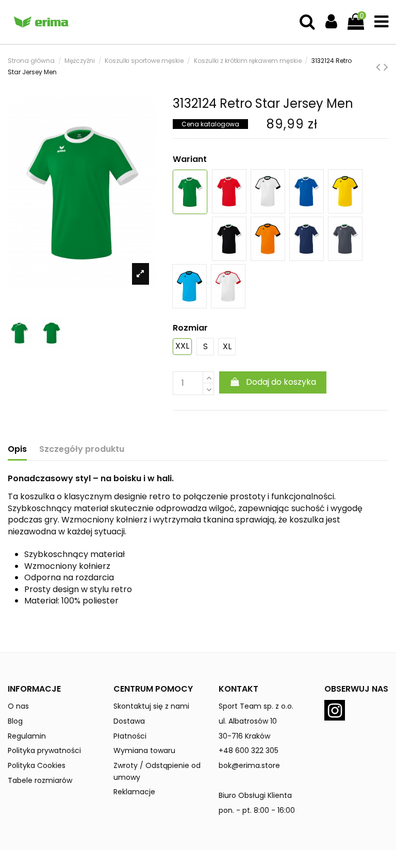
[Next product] (386, 66)
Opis (17, 449)
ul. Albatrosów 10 (248, 721)
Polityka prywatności (44, 750)
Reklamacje (134, 792)
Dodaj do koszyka (281, 382)
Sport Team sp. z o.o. (256, 706)
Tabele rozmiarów (40, 780)
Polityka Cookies (36, 765)
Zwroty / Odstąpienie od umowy (157, 771)
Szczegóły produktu (81, 449)
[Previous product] (380, 66)
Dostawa (129, 721)
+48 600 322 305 (248, 750)
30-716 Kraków (244, 736)
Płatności (129, 736)
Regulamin (27, 736)
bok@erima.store (249, 765)
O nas (18, 706)
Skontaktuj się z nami (151, 706)
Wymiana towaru (144, 750)
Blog (15, 721)
